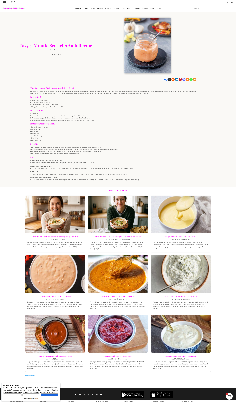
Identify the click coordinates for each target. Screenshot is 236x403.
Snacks (137, 8)
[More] (194, 79)
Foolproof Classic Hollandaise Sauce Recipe (180, 237)
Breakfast (78, 8)
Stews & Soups (119, 8)
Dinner (93, 8)
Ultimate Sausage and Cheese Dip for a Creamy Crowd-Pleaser (118, 237)
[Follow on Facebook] (223, 2)
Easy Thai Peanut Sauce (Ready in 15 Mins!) (118, 296)
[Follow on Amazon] (84, 394)
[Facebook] (166, 79)
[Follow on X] (227, 2)
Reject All (31, 395)
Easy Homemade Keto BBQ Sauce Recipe (118, 356)
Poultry (129, 8)
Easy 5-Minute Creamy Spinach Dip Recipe (55, 296)
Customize (12, 395)
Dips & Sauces (155, 8)
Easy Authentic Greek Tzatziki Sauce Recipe (181, 296)
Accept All (49, 395)
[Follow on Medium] (88, 394)
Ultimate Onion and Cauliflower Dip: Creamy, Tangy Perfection (55, 237)
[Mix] (187, 79)
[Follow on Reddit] (101, 394)
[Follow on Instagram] (231, 2)
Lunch (86, 8)
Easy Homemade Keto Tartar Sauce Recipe (180, 356)
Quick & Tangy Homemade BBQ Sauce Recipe (55, 356)
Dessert (100, 8)
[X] (169, 79)
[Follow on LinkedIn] (96, 394)
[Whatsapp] (191, 79)
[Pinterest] (180, 79)
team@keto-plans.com (16, 2)
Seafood (145, 8)
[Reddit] (173, 79)
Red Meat (108, 8)
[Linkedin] (176, 79)
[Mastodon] (183, 79)
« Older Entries (30, 375)
